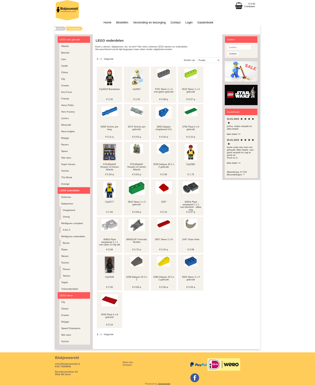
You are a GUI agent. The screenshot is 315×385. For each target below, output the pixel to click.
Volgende (109, 59)
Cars (63, 59)
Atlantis (65, 46)
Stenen (65, 256)
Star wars (66, 157)
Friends (65, 98)
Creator (65, 85)
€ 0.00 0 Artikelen (249, 5)
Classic (65, 308)
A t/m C (66, 230)
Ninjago (65, 138)
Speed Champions (70, 328)
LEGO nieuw (66, 295)
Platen (64, 249)
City (63, 79)
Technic (65, 170)
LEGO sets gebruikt (70, 39)
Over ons (128, 362)
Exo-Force (66, 92)
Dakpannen (67, 203)
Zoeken (233, 53)
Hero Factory (68, 111)
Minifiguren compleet (72, 223)
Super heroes (68, 164)
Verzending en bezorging (149, 22)
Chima (64, 72)
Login (189, 22)
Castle (64, 65)
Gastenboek (205, 22)
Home (107, 22)
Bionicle (65, 52)
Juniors (65, 118)
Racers (65, 144)
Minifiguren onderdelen (73, 236)
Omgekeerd (69, 210)
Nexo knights (68, 131)
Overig (66, 216)
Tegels (64, 282)
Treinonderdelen (69, 289)
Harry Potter (67, 105)
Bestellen (122, 22)
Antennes (66, 197)
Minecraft (66, 125)
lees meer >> (234, 134)
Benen (66, 243)
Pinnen (66, 269)
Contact (175, 22)
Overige (65, 184)
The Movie (66, 177)
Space (64, 151)
